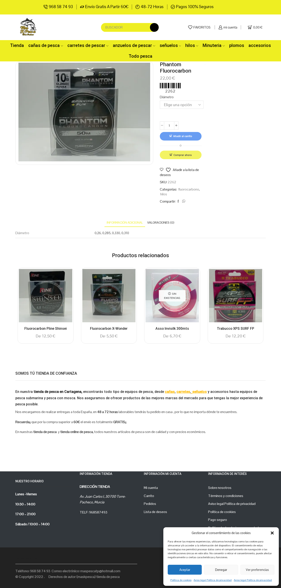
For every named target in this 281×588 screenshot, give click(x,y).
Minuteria (212, 45)
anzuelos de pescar (132, 45)
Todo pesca (140, 56)
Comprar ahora (182, 155)
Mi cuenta (151, 487)
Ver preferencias (257, 570)
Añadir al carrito (182, 136)
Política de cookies (180, 580)
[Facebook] (178, 201)
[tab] (124, 222)
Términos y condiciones (225, 496)
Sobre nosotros (219, 487)
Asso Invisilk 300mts (172, 328)
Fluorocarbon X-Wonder (109, 328)
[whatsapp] (183, 201)
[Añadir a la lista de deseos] (65, 278)
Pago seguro (217, 519)
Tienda (17, 45)
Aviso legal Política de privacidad (213, 580)
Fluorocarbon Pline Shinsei (45, 328)
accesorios (260, 45)
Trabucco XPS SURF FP (235, 328)
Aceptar (184, 570)
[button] (272, 533)
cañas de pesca (44, 45)
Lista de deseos (155, 512)
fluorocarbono (188, 189)
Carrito (149, 496)
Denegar (221, 570)
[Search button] (154, 27)
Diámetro (167, 97)
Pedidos (150, 503)
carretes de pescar (86, 45)
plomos (236, 45)
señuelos (169, 45)
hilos (190, 45)
